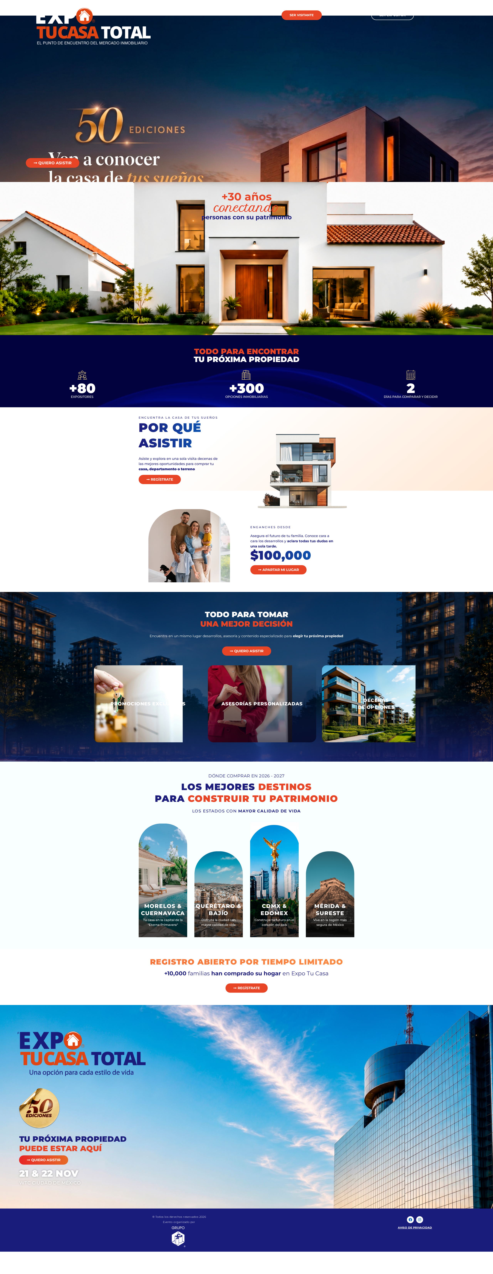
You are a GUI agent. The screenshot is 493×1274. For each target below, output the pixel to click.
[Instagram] (419, 1219)
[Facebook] (410, 1219)
